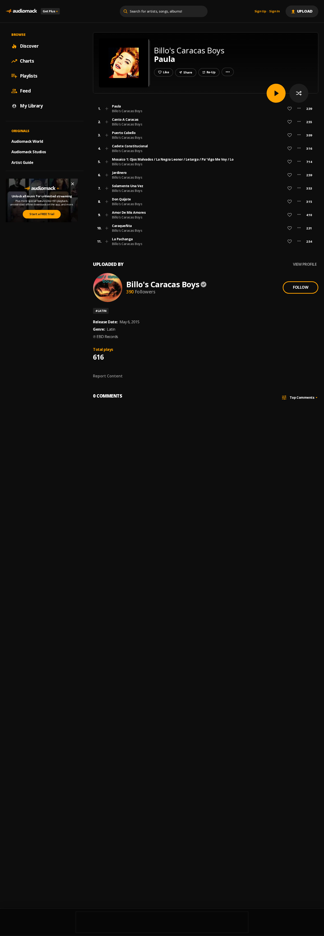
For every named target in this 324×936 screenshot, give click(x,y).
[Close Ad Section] (72, 183)
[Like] (289, 109)
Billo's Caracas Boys (127, 111)
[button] (204, 108)
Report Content (108, 376)
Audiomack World (27, 141)
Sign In (274, 11)
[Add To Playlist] (106, 108)
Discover (29, 46)
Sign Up (260, 11)
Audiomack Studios (28, 151)
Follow (300, 287)
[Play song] (276, 93)
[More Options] (299, 108)
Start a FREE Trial (41, 214)
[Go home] (21, 11)
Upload (305, 11)
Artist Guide (22, 162)
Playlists (28, 76)
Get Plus (50, 11)
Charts (27, 61)
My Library (31, 106)
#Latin (100, 311)
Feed (25, 91)
